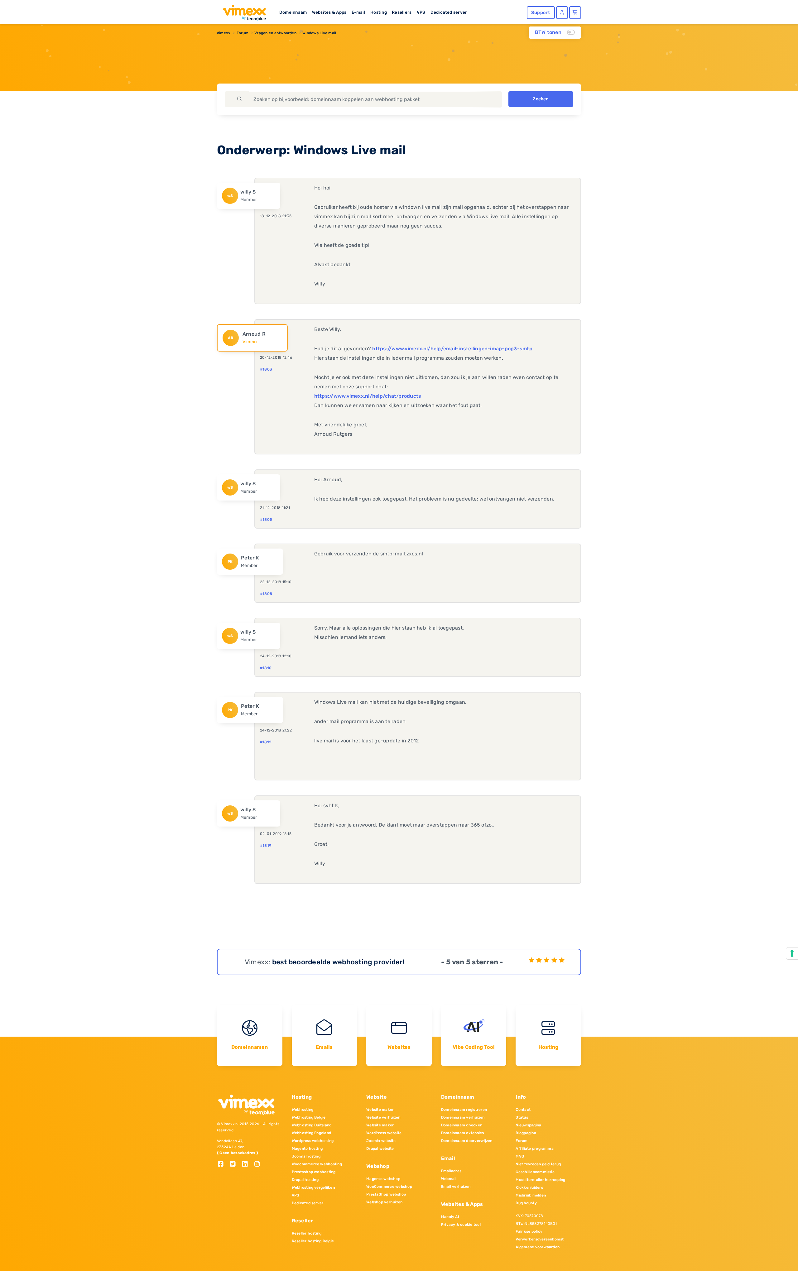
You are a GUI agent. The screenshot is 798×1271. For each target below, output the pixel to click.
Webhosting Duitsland (312, 1125)
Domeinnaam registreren (464, 1109)
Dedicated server (448, 12)
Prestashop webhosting (314, 1172)
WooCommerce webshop (389, 1186)
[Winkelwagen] (575, 12)
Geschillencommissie (535, 1172)
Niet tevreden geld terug (538, 1164)
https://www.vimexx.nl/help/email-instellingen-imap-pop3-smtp (452, 349)
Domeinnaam (293, 12)
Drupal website (380, 1148)
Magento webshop (383, 1179)
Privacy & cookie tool (461, 1224)
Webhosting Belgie (309, 1117)
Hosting (378, 12)
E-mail (358, 12)
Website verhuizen (383, 1117)
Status (522, 1117)
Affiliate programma (535, 1148)
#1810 (266, 668)
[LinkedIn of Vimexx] (247, 1165)
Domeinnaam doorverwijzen (467, 1141)
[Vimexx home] (242, 11)
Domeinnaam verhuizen (463, 1117)
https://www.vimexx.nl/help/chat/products (367, 396)
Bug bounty (526, 1203)
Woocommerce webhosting (317, 1164)
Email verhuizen (456, 1186)
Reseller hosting (307, 1233)
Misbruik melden (531, 1195)
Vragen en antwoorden (275, 33)
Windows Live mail (319, 33)
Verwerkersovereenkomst (540, 1239)
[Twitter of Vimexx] (235, 1165)
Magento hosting (307, 1148)
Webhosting (302, 1109)
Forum (242, 33)
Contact (523, 1109)
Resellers (401, 12)
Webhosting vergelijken (313, 1187)
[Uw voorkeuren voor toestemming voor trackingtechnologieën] (792, 953)
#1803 (266, 369)
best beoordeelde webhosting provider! (338, 962)
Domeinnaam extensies (462, 1133)
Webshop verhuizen (384, 1202)
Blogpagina (526, 1133)
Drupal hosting (305, 1179)
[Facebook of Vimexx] (223, 1165)
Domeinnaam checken (461, 1125)
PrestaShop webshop (386, 1194)
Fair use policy (529, 1231)
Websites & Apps (329, 12)
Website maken (380, 1109)
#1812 (265, 742)
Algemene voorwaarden (538, 1247)
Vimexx (223, 33)
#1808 (266, 594)
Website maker (380, 1125)
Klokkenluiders (529, 1187)
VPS (421, 12)
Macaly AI (450, 1217)
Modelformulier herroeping (540, 1179)
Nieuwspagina (528, 1125)
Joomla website (381, 1141)
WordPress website (383, 1133)
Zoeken (541, 99)
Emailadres (451, 1171)
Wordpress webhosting (313, 1141)
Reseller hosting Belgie (313, 1241)
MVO (520, 1156)
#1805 (266, 519)
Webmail (449, 1179)
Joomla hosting (306, 1156)
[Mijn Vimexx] (562, 12)
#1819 (265, 845)
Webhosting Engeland (311, 1133)
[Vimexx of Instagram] (258, 1165)
